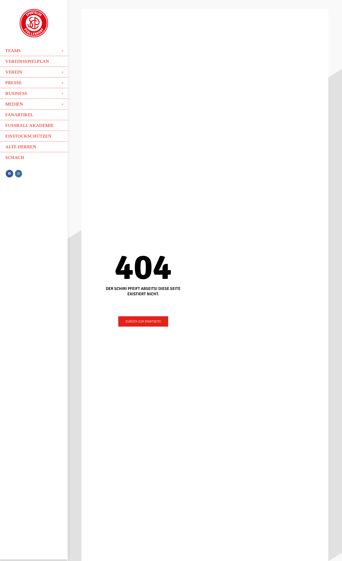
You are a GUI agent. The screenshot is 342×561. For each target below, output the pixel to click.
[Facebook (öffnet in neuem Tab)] (9, 173)
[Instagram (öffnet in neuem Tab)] (18, 173)
